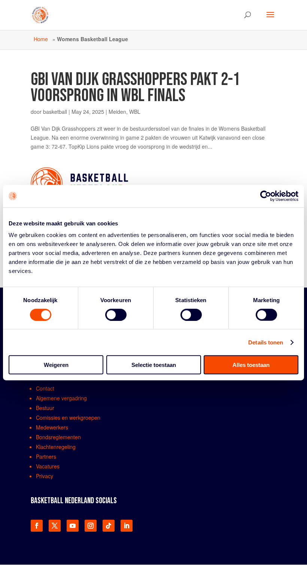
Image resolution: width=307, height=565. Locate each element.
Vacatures (48, 466)
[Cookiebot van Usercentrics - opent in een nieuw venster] (265, 195)
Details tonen (265, 342)
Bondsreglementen (58, 437)
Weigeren (56, 365)
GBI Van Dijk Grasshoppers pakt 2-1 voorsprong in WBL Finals (135, 87)
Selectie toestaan (153, 365)
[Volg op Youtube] (73, 526)
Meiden (117, 111)
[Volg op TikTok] (109, 526)
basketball (55, 111)
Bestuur (45, 407)
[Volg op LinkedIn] (127, 526)
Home (41, 39)
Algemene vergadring (61, 398)
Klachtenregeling (56, 446)
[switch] (116, 315)
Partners (46, 456)
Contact (45, 388)
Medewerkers (52, 427)
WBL (134, 111)
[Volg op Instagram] (91, 526)
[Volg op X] (55, 526)
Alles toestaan (251, 365)
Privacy (44, 476)
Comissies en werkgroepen (68, 417)
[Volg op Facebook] (37, 526)
